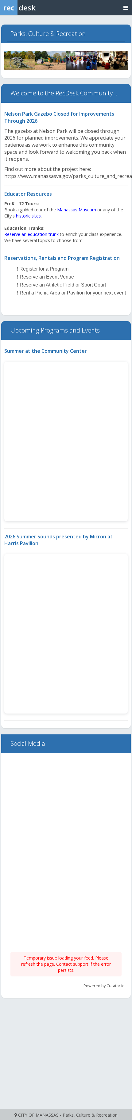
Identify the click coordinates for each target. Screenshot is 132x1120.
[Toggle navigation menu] (125, 7)
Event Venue (60, 276)
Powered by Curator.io (104, 985)
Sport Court (93, 284)
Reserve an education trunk (31, 234)
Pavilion (76, 292)
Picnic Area (47, 292)
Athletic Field (60, 284)
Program (59, 268)
